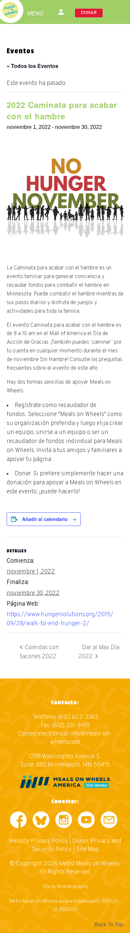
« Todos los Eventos (32, 66)
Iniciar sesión (61, 12)
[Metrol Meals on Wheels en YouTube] (86, 821)
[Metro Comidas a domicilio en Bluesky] (41, 821)
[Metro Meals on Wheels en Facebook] (18, 821)
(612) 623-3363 (78, 717)
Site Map (87, 849)
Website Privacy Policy (38, 841)
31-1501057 (65, 910)
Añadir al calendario (45, 519)
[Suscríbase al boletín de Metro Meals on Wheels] (109, 821)
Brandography (73, 887)
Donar (89, 13)
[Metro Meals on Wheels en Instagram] (63, 821)
